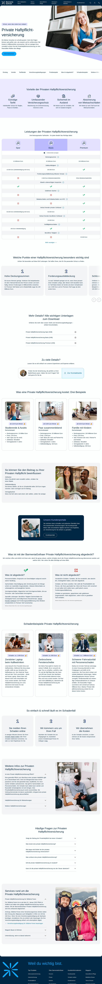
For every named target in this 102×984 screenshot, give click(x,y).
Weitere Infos (95, 72)
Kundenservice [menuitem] (81, 2)
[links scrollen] (94, 300)
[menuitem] (90, 3)
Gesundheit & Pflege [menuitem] (43, 2)
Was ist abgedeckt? (67, 72)
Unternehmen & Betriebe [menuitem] (67, 2)
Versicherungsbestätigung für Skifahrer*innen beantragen (25, 923)
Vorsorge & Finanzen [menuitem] (54, 2)
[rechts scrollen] (99, 300)
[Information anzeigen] (58, 157)
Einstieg (5, 72)
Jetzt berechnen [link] (9, 54)
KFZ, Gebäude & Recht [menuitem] (22, 2)
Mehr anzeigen (50, 242)
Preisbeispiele (53, 72)
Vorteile (13, 72)
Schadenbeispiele (82, 72)
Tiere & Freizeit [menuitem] (32, 2)
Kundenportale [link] (50, 535)
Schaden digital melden (12, 736)
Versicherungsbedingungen (37, 72)
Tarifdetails (22, 72)
